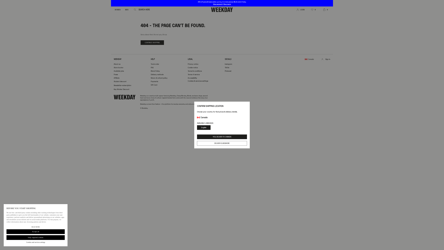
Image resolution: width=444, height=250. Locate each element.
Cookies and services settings (35, 242)
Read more (36, 227)
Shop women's (217, 4)
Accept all (35, 232)
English (203, 127)
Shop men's (227, 4)
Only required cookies (35, 237)
